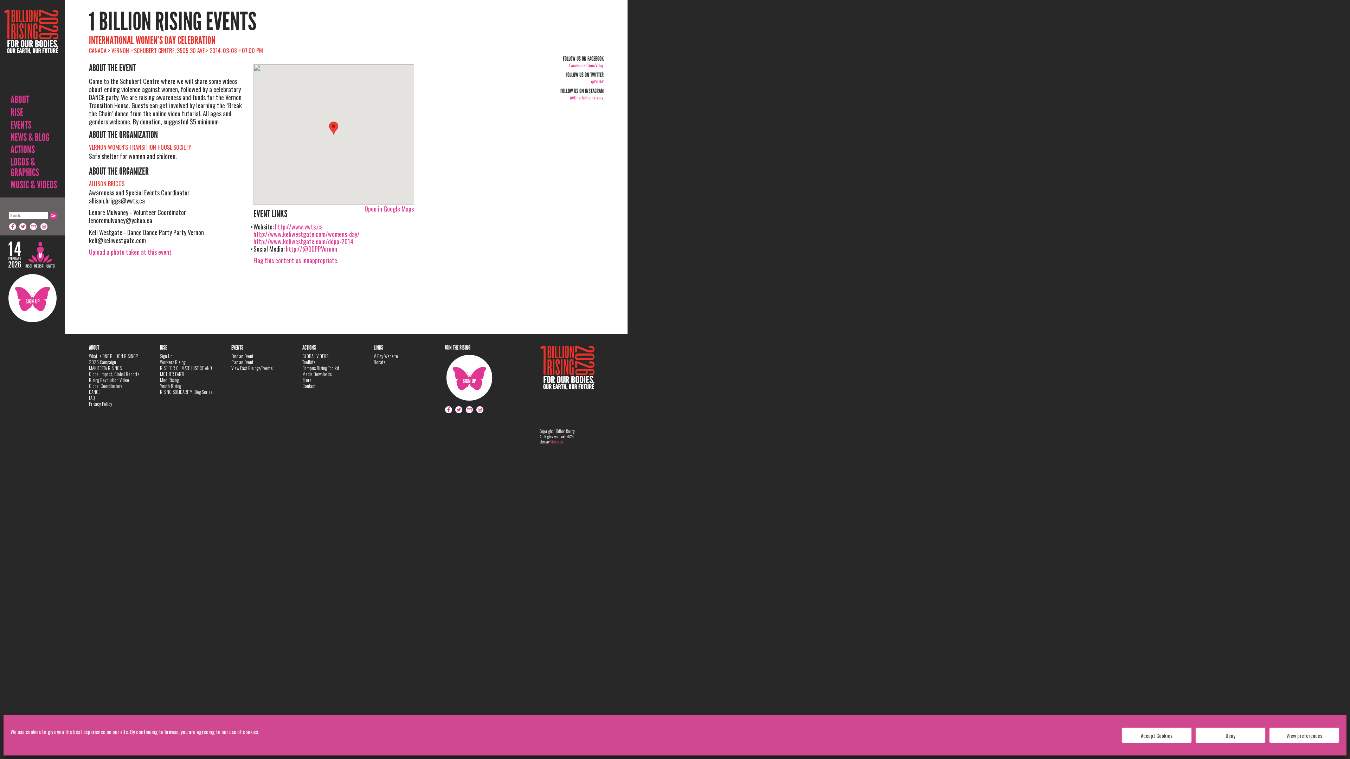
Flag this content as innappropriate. (296, 260)
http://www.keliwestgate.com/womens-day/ (306, 234)
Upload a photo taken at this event (130, 252)
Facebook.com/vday (586, 65)
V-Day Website (386, 355)
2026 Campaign (102, 361)
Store (306, 379)
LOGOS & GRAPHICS (25, 167)
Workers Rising (172, 361)
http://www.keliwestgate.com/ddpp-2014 (303, 241)
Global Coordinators (105, 385)
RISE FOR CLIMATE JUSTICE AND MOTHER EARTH (186, 370)
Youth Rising (170, 385)
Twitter (23, 227)
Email (34, 227)
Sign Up (32, 298)
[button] (333, 128)
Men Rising (169, 379)
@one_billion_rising (587, 97)
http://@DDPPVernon (311, 248)
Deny (1230, 735)
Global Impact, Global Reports (114, 373)
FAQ (92, 397)
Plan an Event (242, 361)
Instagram (44, 227)
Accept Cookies (1156, 735)
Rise (17, 112)
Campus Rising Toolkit (320, 367)
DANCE (94, 391)
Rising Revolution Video (109, 379)
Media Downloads (317, 373)
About (20, 99)
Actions (23, 149)
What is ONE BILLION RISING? (113, 355)
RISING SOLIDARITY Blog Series (186, 391)
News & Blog (30, 137)
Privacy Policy (100, 403)
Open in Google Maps (389, 208)
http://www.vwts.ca (299, 226)
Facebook (13, 227)
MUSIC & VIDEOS (34, 185)
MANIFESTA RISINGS (105, 367)
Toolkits (308, 361)
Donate (380, 361)
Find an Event (242, 355)
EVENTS (21, 125)
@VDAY (597, 81)
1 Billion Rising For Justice (31, 49)
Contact (309, 385)
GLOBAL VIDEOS (315, 355)
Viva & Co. (557, 442)
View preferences (1304, 735)
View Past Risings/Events (251, 367)
